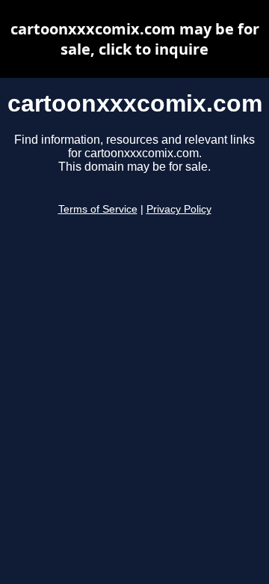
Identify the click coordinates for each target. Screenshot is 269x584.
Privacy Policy (178, 209)
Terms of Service (97, 209)
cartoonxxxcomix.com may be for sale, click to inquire (134, 39)
